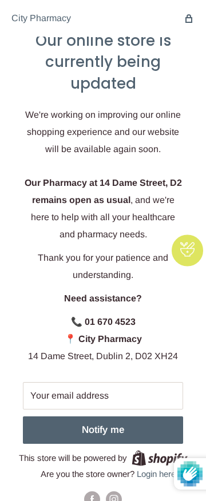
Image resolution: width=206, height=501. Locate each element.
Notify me (103, 429)
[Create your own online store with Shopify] (160, 458)
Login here (156, 474)
